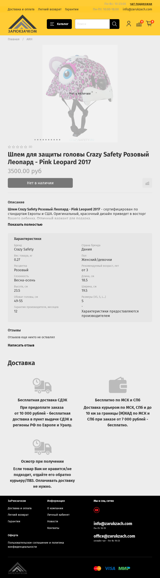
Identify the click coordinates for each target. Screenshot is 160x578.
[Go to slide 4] (43, 139)
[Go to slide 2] (37, 139)
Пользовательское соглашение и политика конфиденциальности (36, 545)
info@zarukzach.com (137, 9)
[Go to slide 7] (51, 139)
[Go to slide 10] (59, 139)
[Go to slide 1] (35, 139)
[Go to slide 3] (40, 139)
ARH (29, 39)
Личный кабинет (58, 514)
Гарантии (72, 9)
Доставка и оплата (21, 9)
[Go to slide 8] (54, 139)
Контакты (53, 528)
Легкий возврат (49, 9)
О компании (55, 508)
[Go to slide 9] (57, 139)
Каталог (62, 24)
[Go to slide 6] (48, 139)
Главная (14, 39)
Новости (52, 521)
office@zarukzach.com (114, 536)
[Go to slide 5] (46, 139)
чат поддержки (141, 4)
